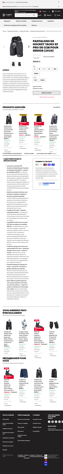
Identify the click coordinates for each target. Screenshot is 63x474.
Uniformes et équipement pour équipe (15, 25)
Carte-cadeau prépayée (24, 440)
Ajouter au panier (47, 93)
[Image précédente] (4, 46)
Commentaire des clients (44, 153)
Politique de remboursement (40, 455)
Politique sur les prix (8, 445)
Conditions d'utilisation (21, 455)
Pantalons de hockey (24, 31)
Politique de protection (27, 456)
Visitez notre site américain (22, 2)
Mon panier (21, 431)
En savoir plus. (35, 6)
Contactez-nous (37, 423)
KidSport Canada (37, 427)
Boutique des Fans (37, 21)
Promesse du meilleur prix (8, 433)
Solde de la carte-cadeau (22, 436)
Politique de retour (38, 88)
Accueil (4, 31)
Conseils (39, 15)
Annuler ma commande (24, 419)
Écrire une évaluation (48, 56)
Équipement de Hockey (13, 31)
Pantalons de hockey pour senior (37, 31)
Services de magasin (8, 441)
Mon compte (21, 427)
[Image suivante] (29, 46)
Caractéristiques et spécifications (12, 153)
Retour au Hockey (21, 21)
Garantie (5, 449)
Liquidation (50, 21)
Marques (34, 25)
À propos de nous (37, 419)
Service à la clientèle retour (8, 424)
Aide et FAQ (6, 419)
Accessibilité (36, 431)
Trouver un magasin (23, 423)
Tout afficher (56, 107)
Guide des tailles (37, 86)
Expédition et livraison (8, 438)
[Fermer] (58, 2)
